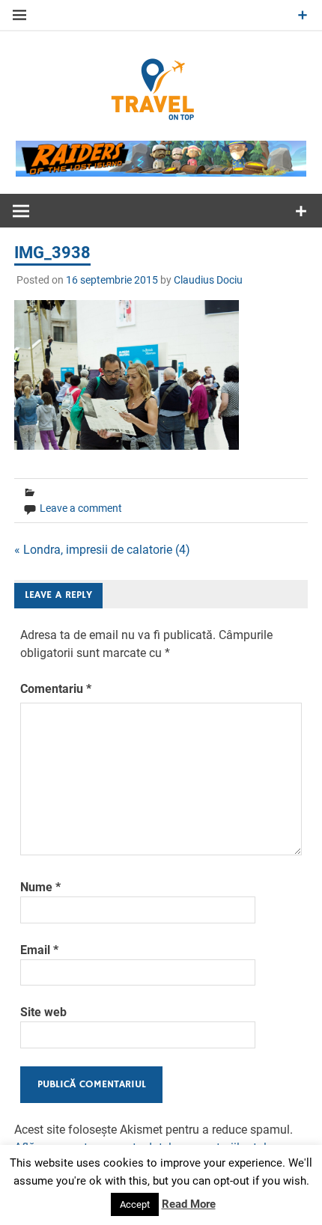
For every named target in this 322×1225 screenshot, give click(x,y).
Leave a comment (81, 508)
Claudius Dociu (208, 280)
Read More (189, 1204)
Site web (43, 1012)
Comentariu (55, 689)
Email (39, 950)
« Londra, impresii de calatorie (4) (102, 550)
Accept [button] (135, 1204)
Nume (40, 887)
